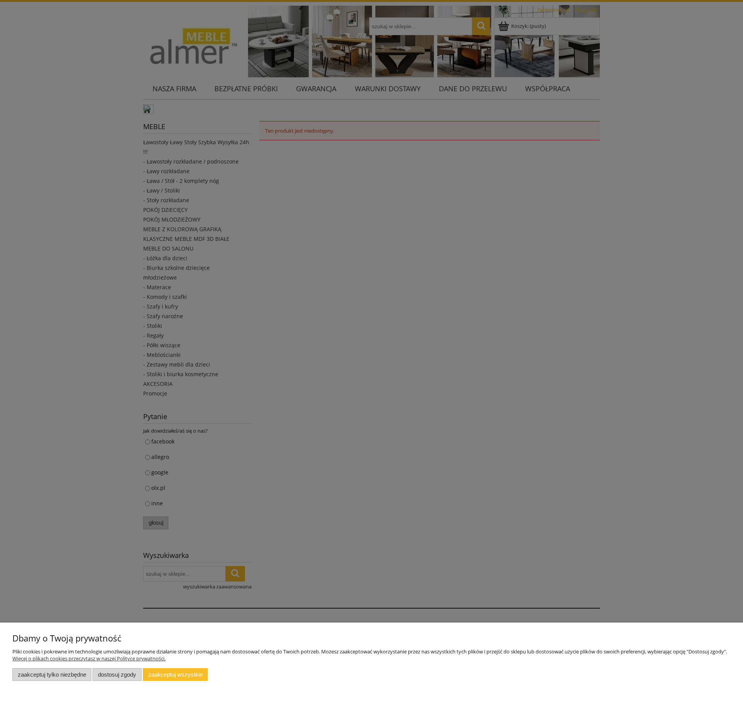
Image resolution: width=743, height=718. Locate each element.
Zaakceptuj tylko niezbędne (52, 674)
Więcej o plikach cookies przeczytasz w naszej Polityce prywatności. (89, 658)
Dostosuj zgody (117, 674)
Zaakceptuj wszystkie (175, 674)
